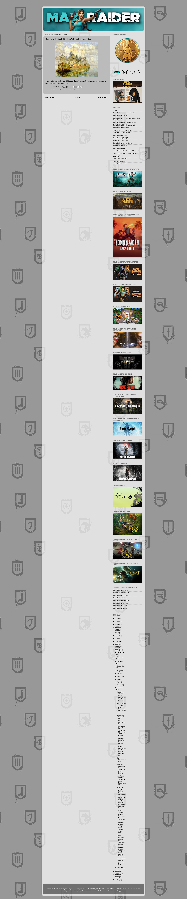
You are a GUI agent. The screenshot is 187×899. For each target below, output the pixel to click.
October (120, 661)
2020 (117, 635)
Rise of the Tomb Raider (121, 133)
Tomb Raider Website (120, 590)
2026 (117, 618)
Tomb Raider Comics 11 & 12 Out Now (121, 861)
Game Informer (58, 83)
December (120, 652)
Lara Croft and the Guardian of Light (125, 153)
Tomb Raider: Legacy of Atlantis (124, 113)
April (119, 682)
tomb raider (76, 90)
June (119, 676)
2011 (117, 880)
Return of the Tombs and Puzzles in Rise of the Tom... (121, 708)
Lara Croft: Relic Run (120, 158)
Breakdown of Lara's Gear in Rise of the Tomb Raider (121, 696)
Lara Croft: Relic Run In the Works (121, 741)
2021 (117, 633)
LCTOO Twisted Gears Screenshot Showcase (121, 815)
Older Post (103, 97)
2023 (117, 627)
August (119, 671)
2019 (117, 638)
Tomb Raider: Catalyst (120, 115)
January (120, 867)
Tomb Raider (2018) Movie (122, 138)
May (118, 679)
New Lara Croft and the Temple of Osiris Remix (121, 769)
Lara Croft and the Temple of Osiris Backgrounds (121, 780)
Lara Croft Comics (119, 161)
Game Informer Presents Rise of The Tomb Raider (121, 840)
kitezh (53, 90)
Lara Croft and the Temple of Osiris (125, 151)
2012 (117, 877)
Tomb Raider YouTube (120, 595)
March (119, 685)
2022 (117, 630)
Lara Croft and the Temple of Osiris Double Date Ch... (121, 851)
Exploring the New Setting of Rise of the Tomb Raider (121, 731)
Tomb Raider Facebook (121, 593)
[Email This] (74, 87)
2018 (117, 641)
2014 (117, 871)
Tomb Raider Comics (120, 146)
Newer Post (50, 97)
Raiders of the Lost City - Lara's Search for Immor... (121, 719)
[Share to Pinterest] (82, 87)
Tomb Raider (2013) (120, 135)
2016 (117, 647)
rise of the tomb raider (63, 90)
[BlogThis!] (76, 87)
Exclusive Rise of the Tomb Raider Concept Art (121, 751)
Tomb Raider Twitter (120, 598)
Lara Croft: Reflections (120, 164)
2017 (117, 644)
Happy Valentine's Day (121, 759)
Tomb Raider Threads (120, 603)
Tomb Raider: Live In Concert (123, 143)
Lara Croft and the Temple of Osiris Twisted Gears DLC (121, 828)
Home (77, 97)
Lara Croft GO (118, 156)
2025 (117, 621)
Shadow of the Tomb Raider (122, 130)
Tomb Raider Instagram (121, 600)
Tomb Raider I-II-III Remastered (124, 125)
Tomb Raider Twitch (120, 608)
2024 (117, 624)
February (120, 688)
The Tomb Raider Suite (121, 140)
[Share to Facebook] (80, 87)
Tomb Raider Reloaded (121, 127)
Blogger (119, 891)
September (121, 666)
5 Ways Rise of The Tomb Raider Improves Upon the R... (121, 803)
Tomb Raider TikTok (120, 605)
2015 (117, 650)
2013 (117, 874)
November (120, 657)
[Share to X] (78, 87)
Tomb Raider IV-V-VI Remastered (124, 122)
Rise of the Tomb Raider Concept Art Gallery (121, 791)
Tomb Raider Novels (120, 148)
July (118, 673)
